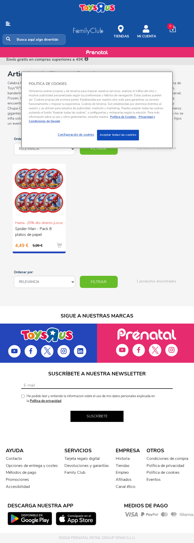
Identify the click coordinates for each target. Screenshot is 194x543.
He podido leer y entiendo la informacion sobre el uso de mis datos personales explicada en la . (91, 398)
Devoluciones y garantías (86, 465)
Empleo (122, 472)
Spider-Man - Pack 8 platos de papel (33, 231)
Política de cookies (163, 472)
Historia (123, 458)
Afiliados (124, 479)
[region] (97, 110)
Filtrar (99, 148)
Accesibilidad (18, 486)
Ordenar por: (23, 272)
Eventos (154, 479)
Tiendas (123, 465)
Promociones (17, 479)
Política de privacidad (45, 401)
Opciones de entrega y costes (32, 465)
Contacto (14, 458)
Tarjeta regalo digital (82, 458)
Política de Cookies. (123, 117)
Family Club (74, 472)
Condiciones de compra (167, 458)
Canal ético (125, 486)
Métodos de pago (21, 472)
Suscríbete (97, 416)
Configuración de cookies (76, 135)
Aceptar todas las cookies (118, 135)
